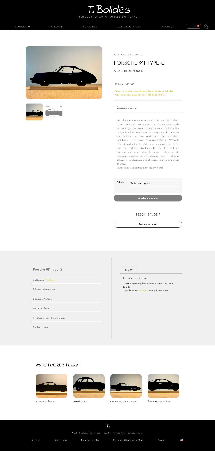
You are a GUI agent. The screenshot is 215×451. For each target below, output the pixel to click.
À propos (56, 27)
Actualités (90, 27)
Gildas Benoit (137, 433)
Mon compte (60, 440)
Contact (167, 27)
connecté (143, 291)
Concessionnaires (129, 27)
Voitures (124, 55)
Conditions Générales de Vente (128, 440)
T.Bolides (107, 10)
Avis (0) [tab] (129, 270)
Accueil (116, 55)
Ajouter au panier (148, 198)
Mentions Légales (90, 440)
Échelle (120, 182)
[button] (206, 26)
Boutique (21, 27)
